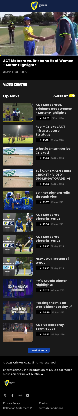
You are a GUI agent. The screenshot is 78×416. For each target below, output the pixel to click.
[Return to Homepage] (39, 6)
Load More (37, 350)
